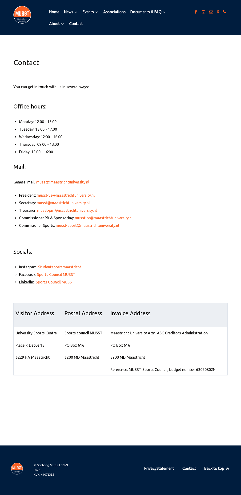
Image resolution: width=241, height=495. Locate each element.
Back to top (214, 468)
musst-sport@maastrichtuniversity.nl (87, 225)
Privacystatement (159, 468)
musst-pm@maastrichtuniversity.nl (67, 210)
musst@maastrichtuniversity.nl (62, 182)
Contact (189, 468)
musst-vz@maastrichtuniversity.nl (66, 195)
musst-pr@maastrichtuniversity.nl (104, 218)
